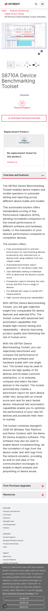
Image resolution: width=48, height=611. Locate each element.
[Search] (36, 4)
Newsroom (7, 556)
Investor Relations (9, 560)
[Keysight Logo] (13, 4)
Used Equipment (9, 524)
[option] (10, 64)
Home (4, 11)
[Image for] (24, 141)
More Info (24, 607)
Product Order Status (11, 544)
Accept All (24, 598)
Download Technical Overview (25, 118)
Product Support (9, 537)
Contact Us (12, 162)
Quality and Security (10, 563)
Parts (5, 547)
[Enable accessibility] (5, 606)
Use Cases (7, 515)
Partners (6, 528)
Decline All (24, 603)
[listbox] (24, 65)
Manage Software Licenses (13, 540)
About (6, 553)
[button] (24, 35)
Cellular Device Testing (14, 14)
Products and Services (19, 11)
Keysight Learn (8, 521)
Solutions (6, 518)
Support (7, 534)
